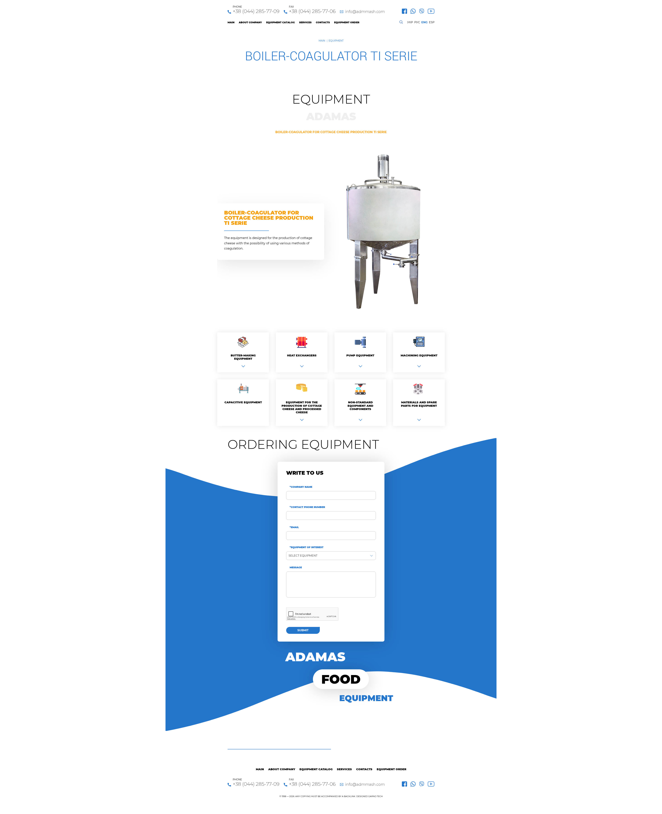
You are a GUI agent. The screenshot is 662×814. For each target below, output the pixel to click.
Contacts (323, 22)
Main (231, 22)
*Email (294, 527)
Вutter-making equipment (243, 357)
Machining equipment (419, 355)
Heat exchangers (302, 355)
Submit (303, 630)
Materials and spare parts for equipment (419, 404)
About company (250, 22)
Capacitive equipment (243, 402)
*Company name (301, 487)
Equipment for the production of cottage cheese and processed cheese (302, 407)
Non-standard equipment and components (360, 406)
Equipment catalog (280, 22)
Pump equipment (360, 355)
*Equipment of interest (306, 547)
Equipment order (346, 22)
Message (296, 567)
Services (305, 22)
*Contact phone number (307, 507)
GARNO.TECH (375, 796)
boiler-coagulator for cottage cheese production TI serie (331, 132)
